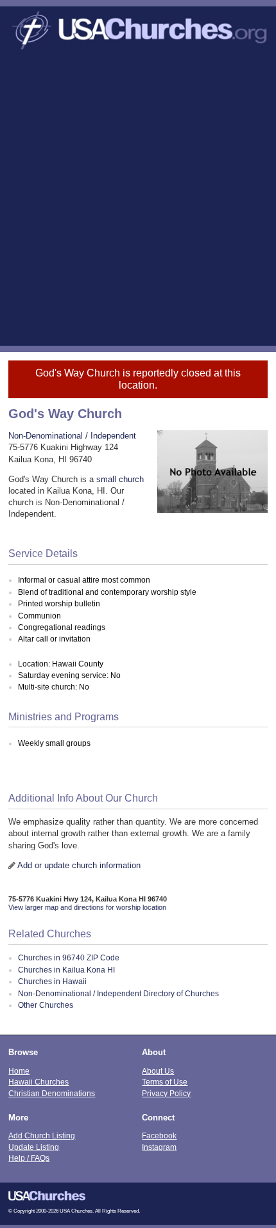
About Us (158, 1071)
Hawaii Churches (38, 1082)
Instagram (159, 1147)
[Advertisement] (138, 201)
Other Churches (45, 1005)
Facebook (159, 1135)
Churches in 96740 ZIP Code (68, 957)
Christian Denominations (51, 1093)
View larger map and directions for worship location (87, 907)
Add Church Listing (41, 1135)
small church (120, 479)
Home (19, 1071)
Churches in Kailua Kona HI (66, 969)
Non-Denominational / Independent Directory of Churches (118, 993)
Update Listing (33, 1147)
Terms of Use (164, 1082)
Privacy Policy (166, 1093)
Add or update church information (79, 865)
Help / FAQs (28, 1158)
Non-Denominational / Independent (72, 435)
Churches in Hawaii (52, 981)
